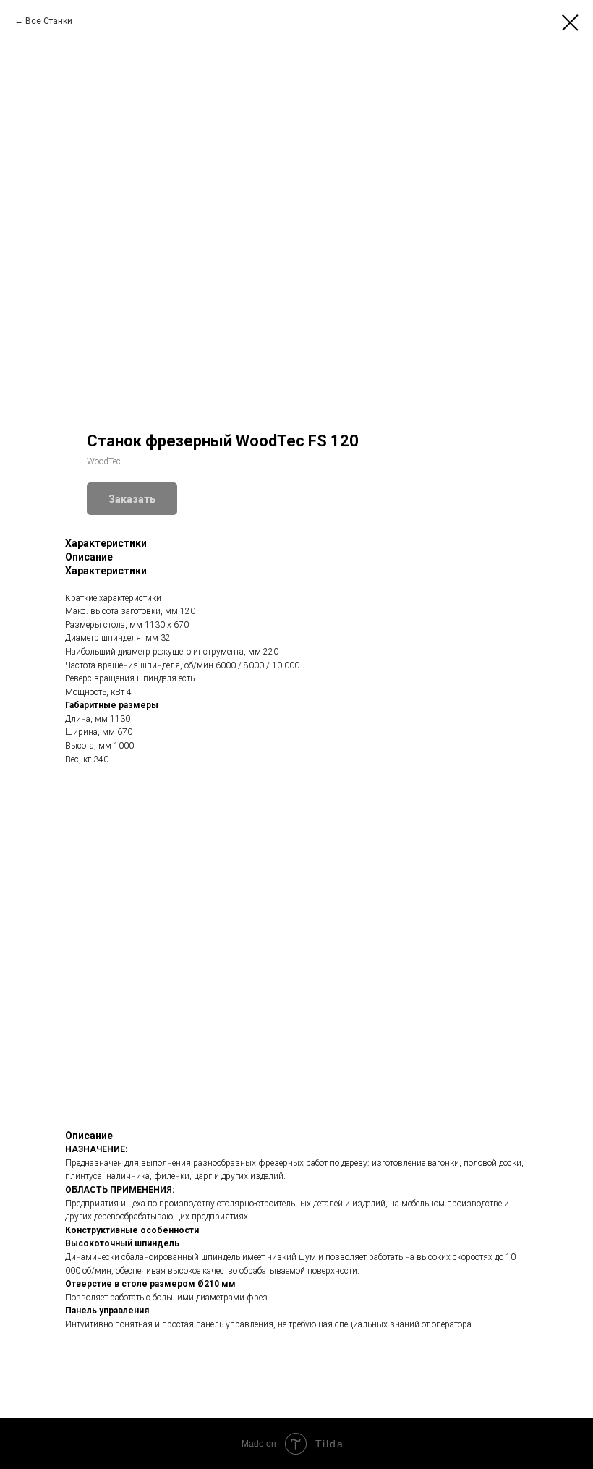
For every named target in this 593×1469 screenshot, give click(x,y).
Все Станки (48, 21)
